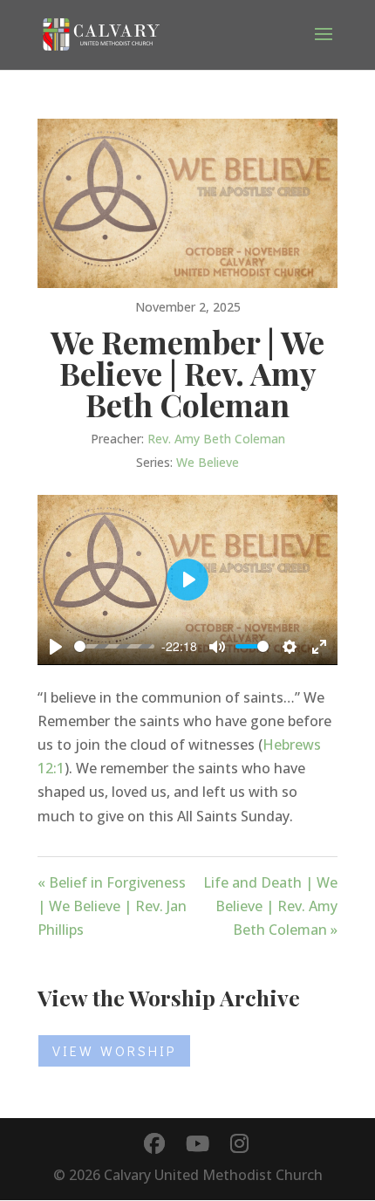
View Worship (114, 1050)
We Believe (207, 462)
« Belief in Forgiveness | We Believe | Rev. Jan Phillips (112, 906)
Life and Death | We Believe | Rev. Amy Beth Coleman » (270, 906)
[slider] (114, 646)
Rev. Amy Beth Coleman (216, 438)
